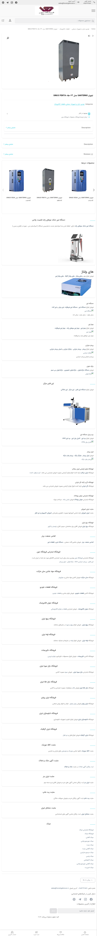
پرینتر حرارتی (77, 349)
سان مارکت (84, 577)
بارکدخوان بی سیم (57, 370)
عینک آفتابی (89, 837)
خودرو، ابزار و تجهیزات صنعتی (80, 29)
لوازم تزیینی (51, 656)
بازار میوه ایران (78, 672)
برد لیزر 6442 (66, 438)
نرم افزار (65, 735)
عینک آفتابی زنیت (87, 848)
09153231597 (87, 3)
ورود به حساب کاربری (10, 20)
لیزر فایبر (90, 562)
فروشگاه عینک (89, 833)
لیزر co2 (54, 307)
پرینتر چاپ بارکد (68, 455)
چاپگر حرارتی (67, 349)
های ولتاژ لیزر (59, 276)
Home (93, 29)
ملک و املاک (68, 767)
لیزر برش (61, 307)
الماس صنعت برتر (87, 542)
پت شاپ (86, 798)
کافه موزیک (85, 751)
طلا (74, 688)
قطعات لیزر (51, 542)
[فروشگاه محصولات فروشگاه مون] (47, 10)
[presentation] (3, 190)
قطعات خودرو (79, 593)
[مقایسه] (89, 36)
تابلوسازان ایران (83, 719)
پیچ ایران (85, 625)
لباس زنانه (66, 499)
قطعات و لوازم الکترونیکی (59, 609)
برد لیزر (84, 438)
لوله (72, 640)
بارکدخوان (70, 562)
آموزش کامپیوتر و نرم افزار (43, 513)
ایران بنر (86, 782)
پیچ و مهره (69, 625)
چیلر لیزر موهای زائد (73, 328)
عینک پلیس (89, 856)
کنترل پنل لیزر (76, 438)
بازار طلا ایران (84, 688)
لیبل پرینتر (86, 455)
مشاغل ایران (85, 814)
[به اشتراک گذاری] (93, 36)
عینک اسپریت (89, 867)
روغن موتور (73, 703)
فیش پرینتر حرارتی (56, 349)
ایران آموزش (85, 513)
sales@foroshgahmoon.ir (66, 3)
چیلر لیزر (83, 328)
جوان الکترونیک (83, 609)
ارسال (53, 911)
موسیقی (64, 751)
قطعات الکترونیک (64, 29)
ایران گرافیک (84, 735)
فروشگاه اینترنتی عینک (86, 830)
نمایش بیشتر (11, 127)
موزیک (70, 751)
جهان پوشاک (78, 499)
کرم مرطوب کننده (35, 473)
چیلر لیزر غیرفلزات (60, 328)
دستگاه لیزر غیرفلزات (71, 307)
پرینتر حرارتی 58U (81, 562)
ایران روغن (84, 703)
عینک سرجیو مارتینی (86, 852)
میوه (66, 672)
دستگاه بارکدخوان (83, 370)
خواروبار (61, 577)
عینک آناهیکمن (88, 860)
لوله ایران (85, 640)
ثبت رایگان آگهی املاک (86, 767)
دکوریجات (81, 656)
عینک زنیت (89, 845)
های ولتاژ (79, 276)
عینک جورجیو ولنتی (87, 841)
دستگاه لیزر (82, 307)
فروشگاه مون (79, 558)
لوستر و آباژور (51, 526)
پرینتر (84, 349)
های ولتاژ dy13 (70, 276)
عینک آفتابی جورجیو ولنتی (85, 864)
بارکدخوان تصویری (70, 370)
